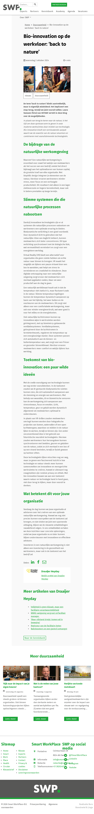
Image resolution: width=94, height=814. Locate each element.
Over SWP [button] (24, 17)
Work (5, 757)
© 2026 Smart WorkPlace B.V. (14, 804)
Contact (21, 760)
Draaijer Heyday (50, 571)
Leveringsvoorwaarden (28, 773)
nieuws (28, 96)
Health (6, 763)
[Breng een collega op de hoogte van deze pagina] (44, 563)
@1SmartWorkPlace (78, 755)
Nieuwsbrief (8, 770)
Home (27, 25)
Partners (22, 757)
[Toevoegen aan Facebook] (38, 563)
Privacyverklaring (38, 804)
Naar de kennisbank (34, 638)
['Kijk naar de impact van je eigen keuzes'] (16, 673)
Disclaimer (23, 770)
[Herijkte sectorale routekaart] (77, 673)
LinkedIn (73, 759)
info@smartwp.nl (61, 759)
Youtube (72, 767)
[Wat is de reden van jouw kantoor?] (47, 673)
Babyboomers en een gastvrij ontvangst (49, 629)
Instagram (73, 763)
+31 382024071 (59, 766)
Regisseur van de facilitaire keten (46, 626)
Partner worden (59, 5)
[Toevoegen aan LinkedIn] (32, 563)
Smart (6, 754)
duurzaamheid (41, 96)
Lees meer (10, 719)
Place (5, 760)
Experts (21, 754)
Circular (6, 766)
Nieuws (21, 751)
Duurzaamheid (39, 25)
